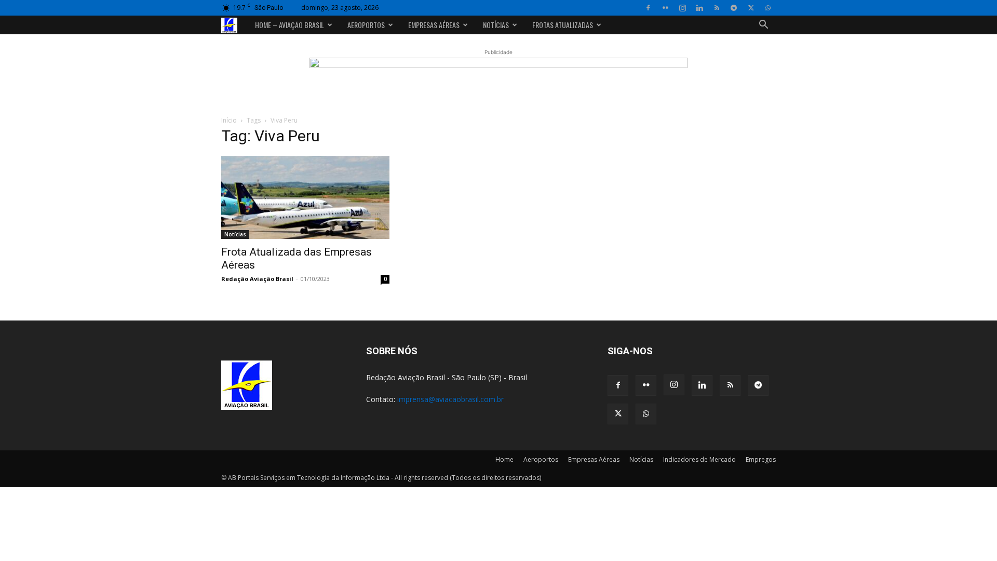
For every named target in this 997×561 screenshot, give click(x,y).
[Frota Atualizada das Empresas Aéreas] (305, 197)
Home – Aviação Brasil (289, 24)
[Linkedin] (699, 8)
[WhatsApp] (768, 8)
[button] (763, 26)
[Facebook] (648, 8)
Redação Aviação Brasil (257, 279)
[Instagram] (682, 8)
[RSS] (716, 8)
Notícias (496, 24)
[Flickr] (665, 8)
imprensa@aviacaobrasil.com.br (450, 399)
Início (229, 120)
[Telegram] (734, 8)
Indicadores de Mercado (699, 459)
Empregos (761, 459)
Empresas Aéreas (434, 24)
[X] (751, 8)
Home (504, 459)
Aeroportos (366, 24)
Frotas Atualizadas (562, 24)
